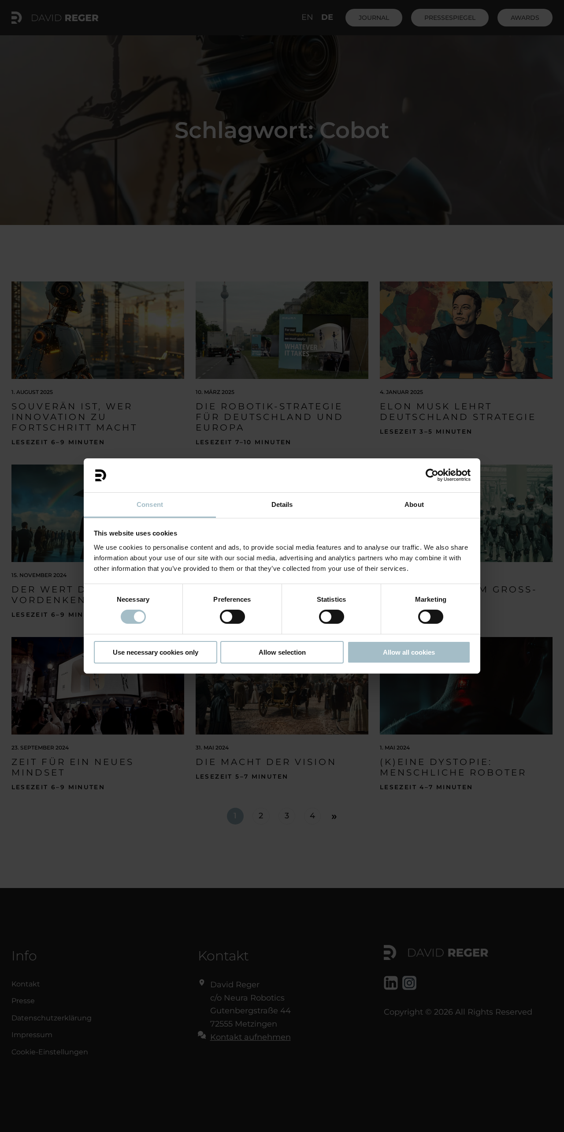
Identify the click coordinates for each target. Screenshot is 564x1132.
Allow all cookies (409, 652)
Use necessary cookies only (155, 652)
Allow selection (282, 652)
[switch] (232, 617)
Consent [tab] (150, 504)
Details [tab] (282, 504)
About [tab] (414, 504)
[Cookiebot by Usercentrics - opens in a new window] (432, 475)
